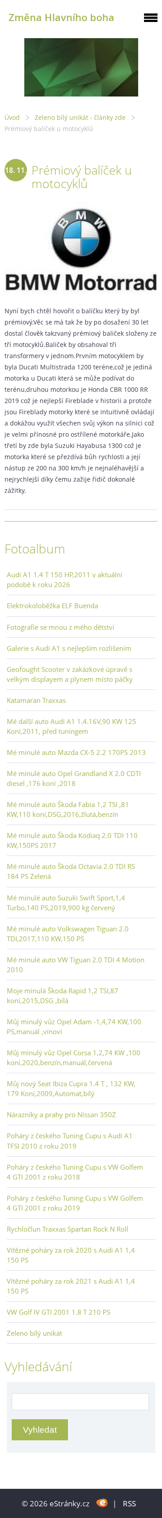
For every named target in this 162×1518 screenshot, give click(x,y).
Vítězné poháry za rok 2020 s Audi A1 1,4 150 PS (71, 1255)
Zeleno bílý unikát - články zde (80, 117)
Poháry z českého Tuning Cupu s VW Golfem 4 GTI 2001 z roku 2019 (75, 1202)
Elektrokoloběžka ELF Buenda (52, 605)
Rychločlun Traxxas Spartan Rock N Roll (67, 1228)
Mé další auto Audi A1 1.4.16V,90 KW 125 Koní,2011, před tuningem (71, 726)
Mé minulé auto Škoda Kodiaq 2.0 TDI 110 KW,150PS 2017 (72, 840)
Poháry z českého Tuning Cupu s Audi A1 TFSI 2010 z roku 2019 (70, 1140)
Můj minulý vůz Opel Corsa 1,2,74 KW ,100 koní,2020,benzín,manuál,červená (73, 1057)
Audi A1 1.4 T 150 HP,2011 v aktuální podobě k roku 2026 (64, 579)
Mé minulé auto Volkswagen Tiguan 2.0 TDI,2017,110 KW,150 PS (68, 933)
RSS (129, 1503)
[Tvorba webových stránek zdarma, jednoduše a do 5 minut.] (102, 1502)
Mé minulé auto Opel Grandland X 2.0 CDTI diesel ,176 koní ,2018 (74, 778)
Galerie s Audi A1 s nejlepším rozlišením (69, 648)
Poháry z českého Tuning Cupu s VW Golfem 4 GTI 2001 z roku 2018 (75, 1172)
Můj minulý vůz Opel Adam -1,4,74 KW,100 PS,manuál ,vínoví (74, 1026)
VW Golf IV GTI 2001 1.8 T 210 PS (58, 1311)
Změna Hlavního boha (61, 17)
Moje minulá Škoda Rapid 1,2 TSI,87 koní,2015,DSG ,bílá (62, 995)
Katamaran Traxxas (36, 700)
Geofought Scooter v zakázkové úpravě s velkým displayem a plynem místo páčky (70, 674)
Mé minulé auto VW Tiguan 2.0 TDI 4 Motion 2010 (75, 964)
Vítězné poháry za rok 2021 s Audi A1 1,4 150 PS (71, 1286)
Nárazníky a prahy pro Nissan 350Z (61, 1114)
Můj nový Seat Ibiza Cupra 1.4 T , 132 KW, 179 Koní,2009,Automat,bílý (71, 1088)
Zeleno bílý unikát (34, 1333)
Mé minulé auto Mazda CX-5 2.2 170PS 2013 (76, 752)
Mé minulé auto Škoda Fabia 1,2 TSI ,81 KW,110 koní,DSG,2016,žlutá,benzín (68, 809)
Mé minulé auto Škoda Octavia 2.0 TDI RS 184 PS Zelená (71, 871)
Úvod (12, 117)
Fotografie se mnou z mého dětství (60, 627)
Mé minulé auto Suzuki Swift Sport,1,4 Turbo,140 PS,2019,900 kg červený (66, 902)
